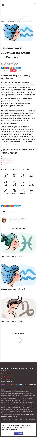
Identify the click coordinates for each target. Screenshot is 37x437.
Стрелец (5, 193)
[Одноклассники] (5, 68)
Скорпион (31, 185)
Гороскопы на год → (7, 164)
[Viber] (7, 68)
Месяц (13, 70)
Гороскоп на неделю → (7, 157)
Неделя (5, 70)
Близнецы (23, 177)
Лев (6, 185)
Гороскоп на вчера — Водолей (13, 289)
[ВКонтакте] (2, 68)
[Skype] (15, 68)
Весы (22, 185)
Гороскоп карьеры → (7, 162)
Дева (14, 185)
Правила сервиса (12, 416)
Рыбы (31, 193)
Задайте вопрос (6, 376)
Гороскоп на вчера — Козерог (13, 321)
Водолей (22, 193)
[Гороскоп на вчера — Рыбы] (18, 242)
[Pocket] (12, 68)
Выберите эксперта (7, 374)
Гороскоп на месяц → (7, 159)
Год (20, 70)
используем (9, 425)
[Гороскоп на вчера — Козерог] (18, 307)
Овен (5, 177)
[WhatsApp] (10, 68)
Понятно (18, 433)
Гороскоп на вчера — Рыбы (12, 256)
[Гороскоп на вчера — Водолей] (18, 275)
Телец (14, 177)
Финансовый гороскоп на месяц (11, 64)
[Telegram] (17, 68)
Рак (31, 177)
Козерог (14, 193)
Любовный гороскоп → (8, 160)
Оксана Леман (7, 63)
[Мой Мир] (20, 68)
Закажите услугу (6, 379)
